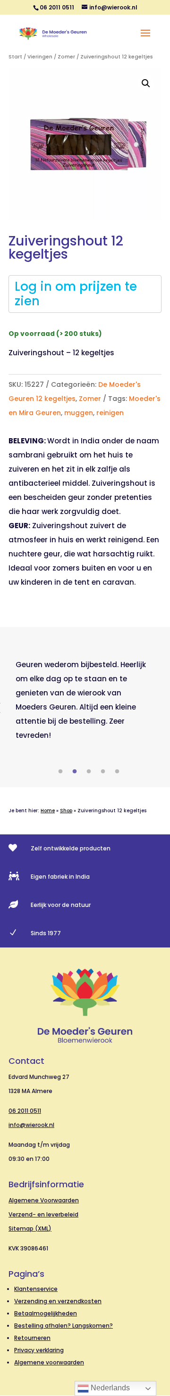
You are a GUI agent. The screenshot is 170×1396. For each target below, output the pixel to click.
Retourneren (32, 1338)
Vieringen (39, 56)
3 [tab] (89, 771)
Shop (66, 810)
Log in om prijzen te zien (76, 294)
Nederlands (109, 1388)
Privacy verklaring (39, 1350)
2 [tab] (74, 771)
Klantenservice (36, 1289)
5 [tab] (117, 771)
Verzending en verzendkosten (58, 1301)
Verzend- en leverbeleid (43, 1214)
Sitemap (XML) (29, 1229)
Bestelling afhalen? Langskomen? (63, 1326)
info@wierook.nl (31, 1125)
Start (15, 56)
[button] (145, 83)
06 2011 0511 (24, 1111)
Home (48, 810)
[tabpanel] (85, 700)
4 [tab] (103, 771)
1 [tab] (60, 771)
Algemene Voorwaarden (43, 1200)
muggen (78, 412)
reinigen (110, 412)
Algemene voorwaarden (49, 1362)
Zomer (66, 56)
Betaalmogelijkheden (45, 1313)
